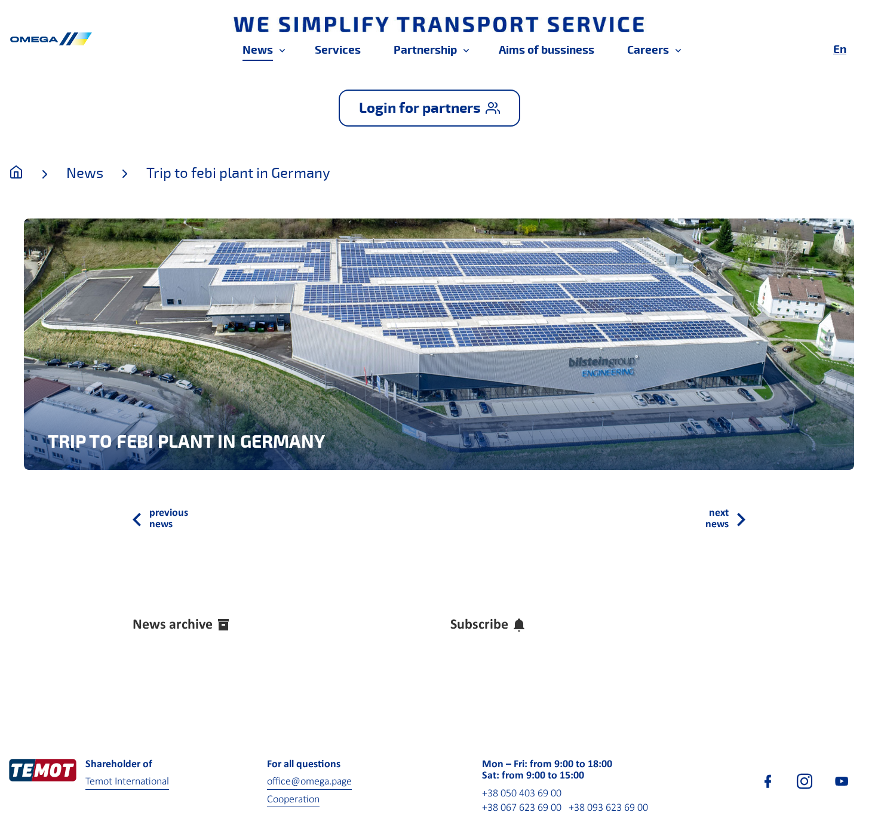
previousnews (168, 519)
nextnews (717, 519)
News (84, 173)
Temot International (127, 781)
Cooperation (293, 799)
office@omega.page (309, 781)
